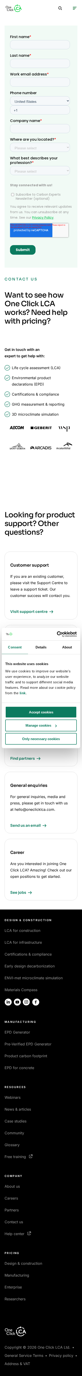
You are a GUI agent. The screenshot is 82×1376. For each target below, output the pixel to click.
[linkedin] (8, 1002)
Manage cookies (38, 725)
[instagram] (26, 1002)
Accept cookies (41, 712)
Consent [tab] (15, 647)
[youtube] (17, 1002)
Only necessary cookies (41, 739)
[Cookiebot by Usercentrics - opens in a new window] (58, 634)
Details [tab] (41, 647)
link (23, 693)
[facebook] (35, 1002)
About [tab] (67, 647)
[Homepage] (13, 8)
